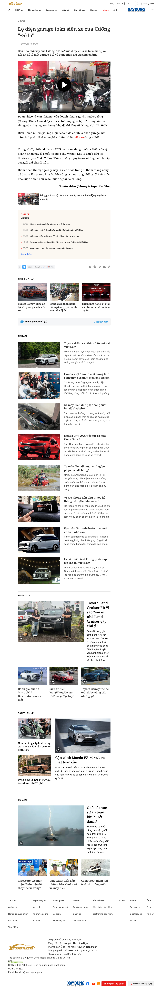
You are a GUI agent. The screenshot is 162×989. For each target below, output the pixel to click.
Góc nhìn (12, 920)
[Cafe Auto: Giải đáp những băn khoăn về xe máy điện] (63, 868)
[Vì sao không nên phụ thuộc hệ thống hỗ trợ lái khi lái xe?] (39, 509)
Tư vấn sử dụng (80, 907)
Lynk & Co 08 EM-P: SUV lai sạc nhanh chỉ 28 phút (34, 781)
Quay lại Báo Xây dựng (142, 984)
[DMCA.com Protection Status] (15, 962)
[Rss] (98, 983)
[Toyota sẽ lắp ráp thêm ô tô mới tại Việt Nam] (39, 355)
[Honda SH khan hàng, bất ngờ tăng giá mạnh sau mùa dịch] (64, 292)
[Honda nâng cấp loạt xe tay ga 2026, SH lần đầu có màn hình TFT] (34, 728)
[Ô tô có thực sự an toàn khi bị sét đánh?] (51, 825)
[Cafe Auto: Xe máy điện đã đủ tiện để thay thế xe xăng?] (32, 868)
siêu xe (79, 137)
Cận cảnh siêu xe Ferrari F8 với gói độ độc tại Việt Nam (55, 236)
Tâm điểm (13, 927)
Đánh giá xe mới (60, 907)
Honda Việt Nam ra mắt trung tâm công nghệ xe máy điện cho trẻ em (86, 376)
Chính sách (13, 907)
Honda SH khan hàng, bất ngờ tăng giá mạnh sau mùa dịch (63, 307)
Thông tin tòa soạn (114, 983)
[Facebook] (88, 984)
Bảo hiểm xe (79, 10)
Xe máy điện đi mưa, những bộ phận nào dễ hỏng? (84, 468)
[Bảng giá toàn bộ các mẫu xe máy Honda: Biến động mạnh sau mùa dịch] (28, 199)
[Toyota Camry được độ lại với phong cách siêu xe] (32, 292)
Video (106, 10)
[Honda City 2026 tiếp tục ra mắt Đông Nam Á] (39, 447)
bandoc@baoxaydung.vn (28, 972)
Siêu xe (25, 218)
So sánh (57, 914)
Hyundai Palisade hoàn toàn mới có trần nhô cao (86, 530)
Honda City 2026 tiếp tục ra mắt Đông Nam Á (85, 437)
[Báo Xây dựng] (136, 10)
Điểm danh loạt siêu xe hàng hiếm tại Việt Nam (51, 248)
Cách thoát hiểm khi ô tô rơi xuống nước (94, 882)
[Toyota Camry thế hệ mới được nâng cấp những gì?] (95, 676)
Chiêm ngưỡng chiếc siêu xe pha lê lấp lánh (50, 224)
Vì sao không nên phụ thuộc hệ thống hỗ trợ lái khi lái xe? (84, 499)
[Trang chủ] (9, 10)
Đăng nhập (149, 4)
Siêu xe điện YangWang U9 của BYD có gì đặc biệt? (62, 692)
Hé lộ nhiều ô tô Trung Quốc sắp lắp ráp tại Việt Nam (85, 561)
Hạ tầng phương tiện (18, 914)
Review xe (24, 595)
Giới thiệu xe (26, 713)
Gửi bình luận (101, 322)
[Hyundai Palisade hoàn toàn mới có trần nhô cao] (39, 540)
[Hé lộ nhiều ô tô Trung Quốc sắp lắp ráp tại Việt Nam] (39, 570)
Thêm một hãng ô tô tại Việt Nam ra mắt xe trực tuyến (96, 307)
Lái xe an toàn (79, 920)
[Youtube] (94, 984)
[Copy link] (109, 266)
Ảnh (115, 10)
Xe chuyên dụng (40, 914)
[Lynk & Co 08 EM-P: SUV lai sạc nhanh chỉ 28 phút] (34, 765)
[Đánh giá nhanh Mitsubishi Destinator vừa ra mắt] (32, 676)
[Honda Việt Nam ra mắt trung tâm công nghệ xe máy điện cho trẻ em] (39, 385)
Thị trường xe (34, 10)
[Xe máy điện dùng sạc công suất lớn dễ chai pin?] (39, 416)
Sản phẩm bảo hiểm (102, 907)
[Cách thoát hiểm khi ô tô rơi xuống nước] (95, 868)
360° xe (19, 10)
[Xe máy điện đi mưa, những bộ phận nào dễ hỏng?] (39, 478)
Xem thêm (26, 254)
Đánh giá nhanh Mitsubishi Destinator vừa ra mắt (29, 694)
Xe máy (36, 920)
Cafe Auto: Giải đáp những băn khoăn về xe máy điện (63, 884)
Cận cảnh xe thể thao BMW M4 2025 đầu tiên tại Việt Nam (56, 230)
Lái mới (65, 10)
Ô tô (149, 907)
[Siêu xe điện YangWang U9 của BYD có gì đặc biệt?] (63, 676)
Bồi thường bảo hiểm (103, 914)
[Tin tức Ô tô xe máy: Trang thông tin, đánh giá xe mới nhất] (15, 3)
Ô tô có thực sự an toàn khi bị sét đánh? (97, 814)
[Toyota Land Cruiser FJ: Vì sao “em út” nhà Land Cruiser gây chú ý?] (51, 621)
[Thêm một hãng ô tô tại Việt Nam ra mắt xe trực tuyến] (96, 292)
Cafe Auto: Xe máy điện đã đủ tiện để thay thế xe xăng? (30, 884)
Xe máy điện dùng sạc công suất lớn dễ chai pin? (85, 406)
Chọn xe (77, 914)
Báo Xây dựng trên (35, 267)
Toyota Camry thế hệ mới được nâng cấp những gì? (95, 692)
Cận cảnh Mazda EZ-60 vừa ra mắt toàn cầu (80, 760)
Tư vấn (22, 800)
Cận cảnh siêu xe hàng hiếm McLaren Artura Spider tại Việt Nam (59, 242)
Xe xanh (94, 10)
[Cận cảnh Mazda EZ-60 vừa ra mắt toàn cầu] (82, 735)
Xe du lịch (37, 907)
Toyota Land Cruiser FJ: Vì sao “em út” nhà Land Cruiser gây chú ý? (98, 614)
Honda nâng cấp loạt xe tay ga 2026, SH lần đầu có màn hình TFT (34, 746)
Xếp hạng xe (59, 920)
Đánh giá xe (51, 10)
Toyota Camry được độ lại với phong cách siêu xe (32, 307)
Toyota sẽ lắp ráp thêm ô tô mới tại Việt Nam (87, 345)
